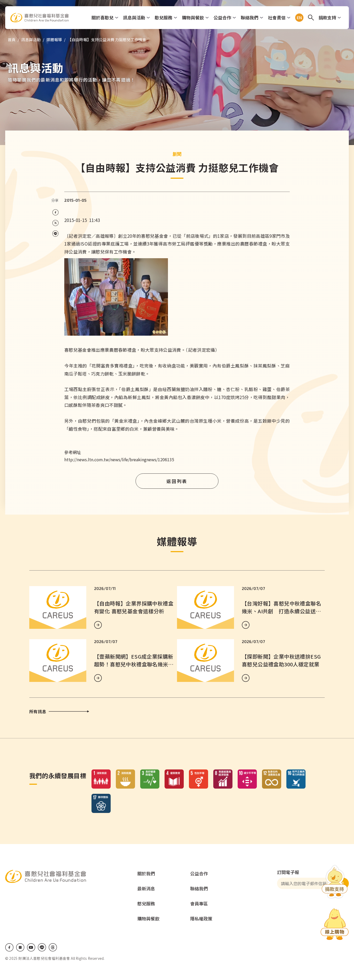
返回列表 (177, 481)
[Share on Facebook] (55, 212)
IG (20, 947)
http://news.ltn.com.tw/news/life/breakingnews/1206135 (119, 459)
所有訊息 (37, 711)
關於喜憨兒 (102, 17)
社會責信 (277, 17)
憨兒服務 (163, 17)
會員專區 (199, 903)
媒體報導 (54, 39)
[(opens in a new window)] (334, 925)
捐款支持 (327, 17)
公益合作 (222, 17)
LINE (42, 947)
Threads (53, 947)
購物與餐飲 (193, 17)
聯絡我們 (249, 17)
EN (298, 17)
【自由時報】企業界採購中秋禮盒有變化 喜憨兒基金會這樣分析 (133, 607)
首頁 (12, 39)
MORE (98, 625)
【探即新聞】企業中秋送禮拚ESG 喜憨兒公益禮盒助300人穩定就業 (284, 660)
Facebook (9, 947)
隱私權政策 (201, 918)
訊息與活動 (134, 17)
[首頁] (39, 17)
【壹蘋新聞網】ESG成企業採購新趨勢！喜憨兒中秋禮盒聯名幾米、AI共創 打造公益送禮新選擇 (133, 664)
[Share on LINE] (55, 234)
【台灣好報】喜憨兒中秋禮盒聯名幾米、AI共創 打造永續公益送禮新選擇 (281, 611)
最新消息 (146, 888)
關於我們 (146, 873)
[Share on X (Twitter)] (55, 223)
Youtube (31, 947)
